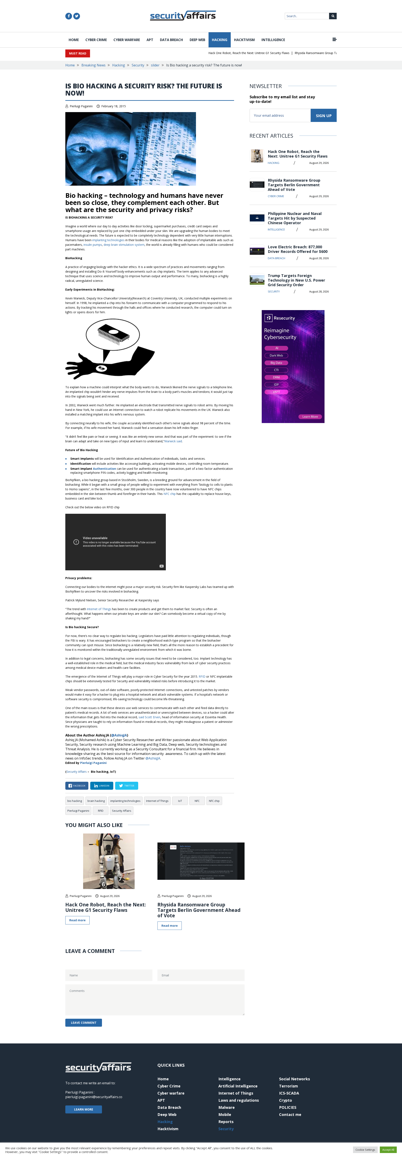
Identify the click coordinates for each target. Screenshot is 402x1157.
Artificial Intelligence (238, 1085)
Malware (226, 1107)
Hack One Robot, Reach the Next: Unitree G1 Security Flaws (234, 53)
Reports (225, 1121)
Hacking (219, 40)
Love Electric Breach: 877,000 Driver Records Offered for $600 (297, 249)
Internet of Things (99, 609)
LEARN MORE (83, 1109)
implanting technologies (108, 240)
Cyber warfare (126, 40)
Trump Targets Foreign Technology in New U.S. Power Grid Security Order (296, 280)
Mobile (224, 1114)
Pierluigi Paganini (81, 106)
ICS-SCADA (289, 1093)
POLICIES (287, 1107)
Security (138, 65)
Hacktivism (244, 40)
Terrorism (288, 1085)
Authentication (104, 469)
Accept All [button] (388, 1150)
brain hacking (96, 801)
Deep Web (197, 40)
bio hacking (74, 801)
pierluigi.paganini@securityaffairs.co (93, 1097)
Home (74, 40)
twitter (129, 785)
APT (150, 40)
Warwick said (173, 441)
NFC (197, 801)
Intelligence (273, 40)
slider (155, 65)
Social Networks (294, 1078)
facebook (79, 785)
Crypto (285, 1100)
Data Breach (171, 40)
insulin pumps (93, 245)
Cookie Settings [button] (365, 1150)
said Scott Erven (149, 717)
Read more (77, 920)
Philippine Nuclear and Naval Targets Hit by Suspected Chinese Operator (295, 218)
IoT (180, 801)
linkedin (104, 785)
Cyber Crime (96, 40)
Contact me (290, 1114)
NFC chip (170, 494)
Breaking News (93, 65)
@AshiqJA (119, 735)
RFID (202, 676)
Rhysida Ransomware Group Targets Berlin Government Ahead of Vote (328, 53)
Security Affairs (77, 772)
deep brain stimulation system (124, 245)
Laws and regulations (238, 1100)
